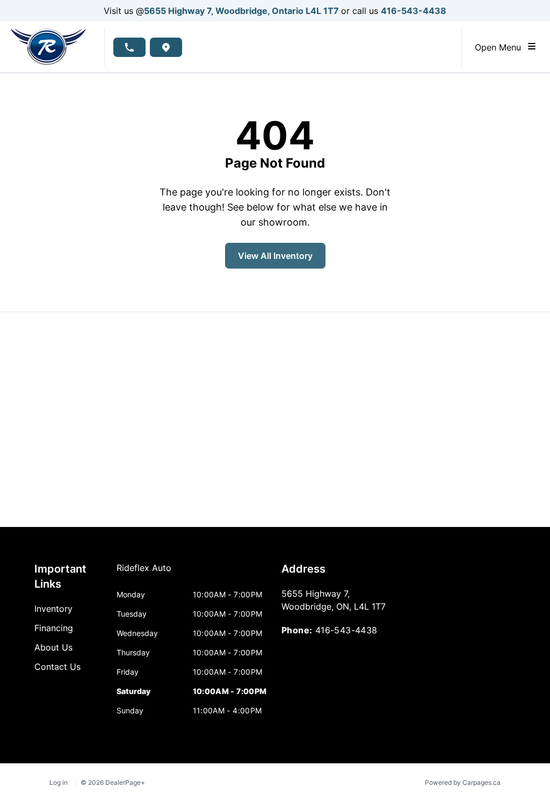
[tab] (144, 573)
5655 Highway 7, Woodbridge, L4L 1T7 (242, 10)
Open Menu (500, 47)
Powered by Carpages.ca (463, 782)
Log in (58, 782)
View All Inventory (275, 255)
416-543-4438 (413, 10)
